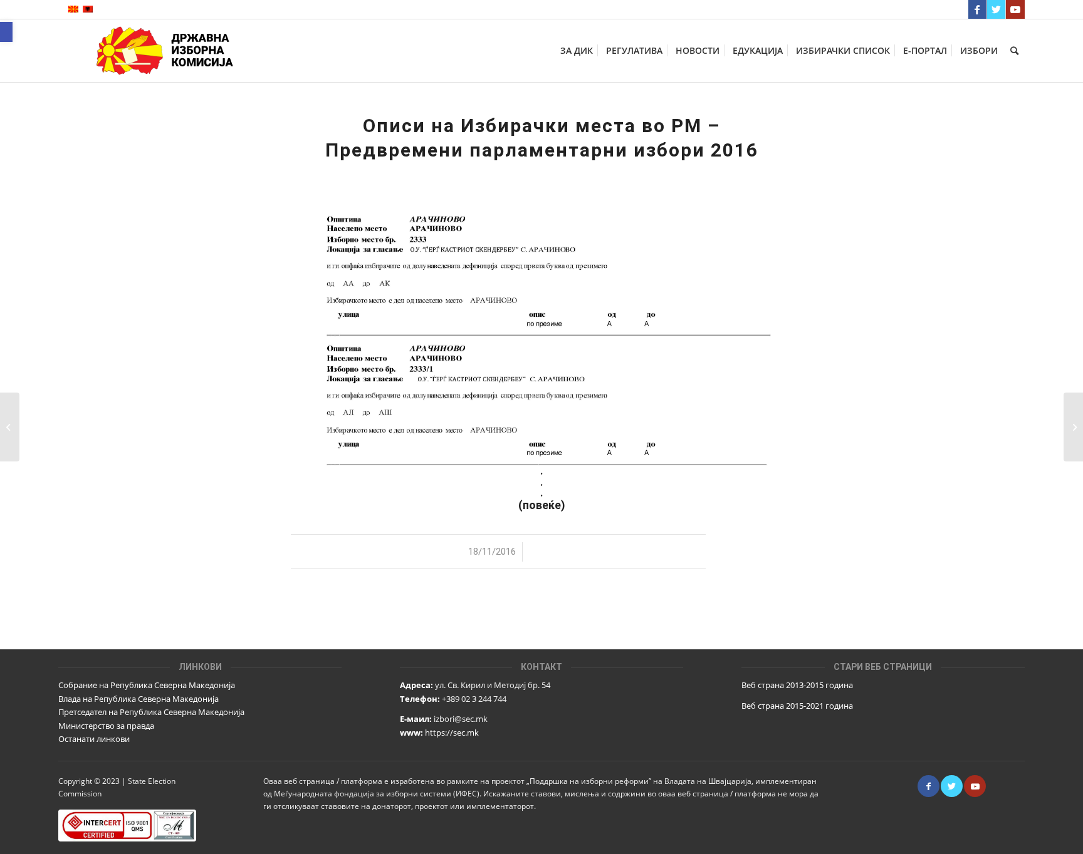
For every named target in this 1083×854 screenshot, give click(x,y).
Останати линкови (94, 738)
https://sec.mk (452, 732)
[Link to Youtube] (1015, 9)
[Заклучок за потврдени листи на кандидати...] (9, 427)
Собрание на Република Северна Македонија (146, 685)
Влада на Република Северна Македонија (138, 698)
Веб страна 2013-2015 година (797, 685)
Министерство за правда (106, 725)
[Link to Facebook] (977, 9)
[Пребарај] (1014, 50)
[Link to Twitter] (996, 9)
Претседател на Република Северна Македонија (151, 712)
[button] (6, 32)
